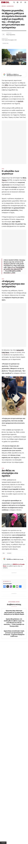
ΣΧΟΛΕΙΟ (9, 553)
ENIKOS (5, 2)
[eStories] (21, 2)
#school (6, 264)
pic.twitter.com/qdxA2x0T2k (13, 269)
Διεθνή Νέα (10, 6)
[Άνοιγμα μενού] (25, 2)
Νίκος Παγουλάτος (10, 34)
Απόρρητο (3, 842)
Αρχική (4, 6)
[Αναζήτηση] (14, 2)
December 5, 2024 (9, 273)
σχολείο (20, 101)
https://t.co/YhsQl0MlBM (16, 267)
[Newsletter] (17, 2)
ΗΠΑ (6, 85)
